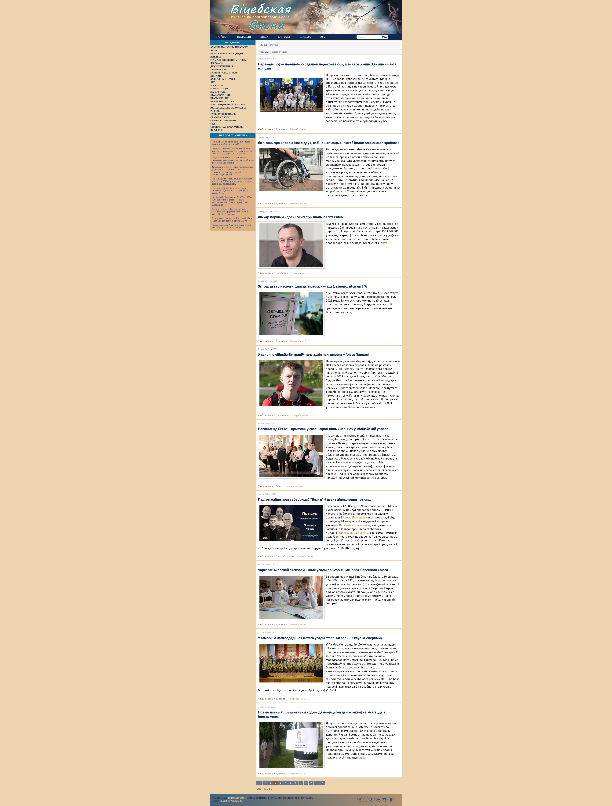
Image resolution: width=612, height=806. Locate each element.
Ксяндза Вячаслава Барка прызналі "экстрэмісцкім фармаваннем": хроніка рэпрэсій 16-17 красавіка (230, 211)
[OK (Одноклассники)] (391, 799)
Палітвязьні (282, 273)
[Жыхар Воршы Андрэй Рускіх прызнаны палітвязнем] (291, 245)
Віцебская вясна (237, 797)
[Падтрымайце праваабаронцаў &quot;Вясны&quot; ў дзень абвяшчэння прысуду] (291, 523)
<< (259, 783)
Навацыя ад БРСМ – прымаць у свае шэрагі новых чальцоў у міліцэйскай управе (323, 429)
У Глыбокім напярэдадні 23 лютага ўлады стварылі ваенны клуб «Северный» (320, 638)
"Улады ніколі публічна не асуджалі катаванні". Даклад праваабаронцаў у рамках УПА (230, 190)
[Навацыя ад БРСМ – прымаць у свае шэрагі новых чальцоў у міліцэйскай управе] (291, 456)
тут (385, 243)
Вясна (266, 24)
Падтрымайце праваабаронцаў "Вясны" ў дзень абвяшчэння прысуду (314, 500)
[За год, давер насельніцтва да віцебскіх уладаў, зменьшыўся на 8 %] (291, 313)
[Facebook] (366, 799)
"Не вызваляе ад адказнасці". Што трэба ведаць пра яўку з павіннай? (231, 143)
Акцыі (279, 486)
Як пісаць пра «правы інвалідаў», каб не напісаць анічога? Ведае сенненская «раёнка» (329, 143)
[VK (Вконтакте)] (378, 799)
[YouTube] (384, 799)
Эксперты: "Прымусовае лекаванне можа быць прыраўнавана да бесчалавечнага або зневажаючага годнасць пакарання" (232, 151)
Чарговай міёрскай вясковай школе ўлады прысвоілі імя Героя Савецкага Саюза (323, 570)
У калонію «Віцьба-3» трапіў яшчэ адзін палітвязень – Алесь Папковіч (314, 355)
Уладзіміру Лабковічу (353, 533)
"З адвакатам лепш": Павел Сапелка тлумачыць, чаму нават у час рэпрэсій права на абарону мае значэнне (233, 160)
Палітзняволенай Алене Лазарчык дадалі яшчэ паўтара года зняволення (231, 226)
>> (322, 783)
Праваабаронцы (285, 556)
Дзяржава (281, 129)
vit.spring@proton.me (231, 800)
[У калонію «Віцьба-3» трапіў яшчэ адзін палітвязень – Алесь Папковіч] (291, 383)
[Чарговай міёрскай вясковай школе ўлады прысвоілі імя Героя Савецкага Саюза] (291, 597)
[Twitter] (372, 799)
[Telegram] (360, 799)
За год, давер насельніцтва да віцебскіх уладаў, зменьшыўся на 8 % (312, 286)
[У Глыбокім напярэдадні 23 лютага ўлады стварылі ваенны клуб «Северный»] (291, 663)
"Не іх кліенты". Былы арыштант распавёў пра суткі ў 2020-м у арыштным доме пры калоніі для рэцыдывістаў (232, 181)
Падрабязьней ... (299, 129)
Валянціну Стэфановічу (354, 525)
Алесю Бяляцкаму (355, 517)
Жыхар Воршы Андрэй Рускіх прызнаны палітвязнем (300, 217)
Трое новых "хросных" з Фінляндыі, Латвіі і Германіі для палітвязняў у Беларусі (232, 219)
